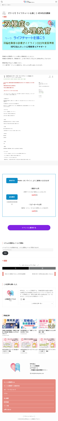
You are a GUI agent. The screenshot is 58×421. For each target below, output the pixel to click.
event (5, 16)
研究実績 (6, 402)
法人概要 (6, 398)
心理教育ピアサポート (10, 299)
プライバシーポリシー (29, 416)
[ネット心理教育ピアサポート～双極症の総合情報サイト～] (29, 2)
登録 (5, 253)
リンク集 (6, 405)
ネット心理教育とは (9, 382)
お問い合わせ (7, 409)
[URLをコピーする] (42, 268)
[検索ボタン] (2, 2)
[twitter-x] (21, 299)
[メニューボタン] (56, 2)
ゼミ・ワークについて (10, 389)
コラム (5, 393)
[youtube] (24, 299)
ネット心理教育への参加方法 (12, 385)
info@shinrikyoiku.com (37, 373)
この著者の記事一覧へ (36, 303)
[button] (15, 268)
